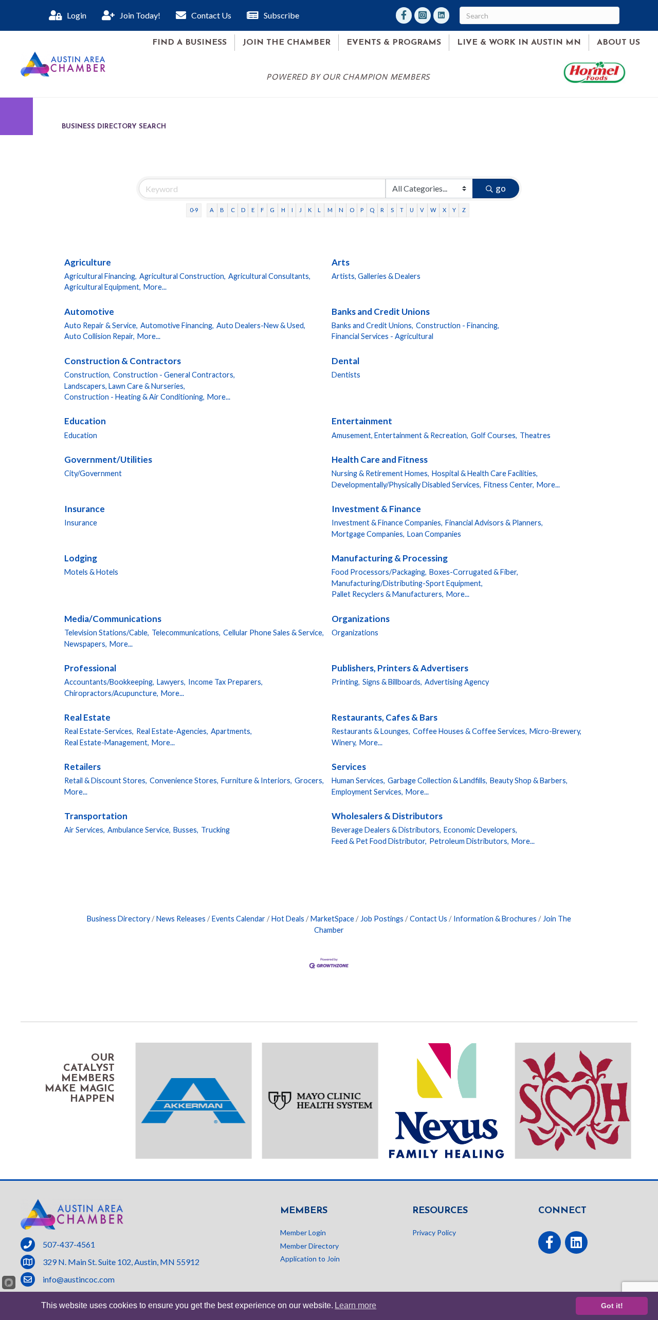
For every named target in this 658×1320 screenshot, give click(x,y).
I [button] (292, 209)
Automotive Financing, (177, 325)
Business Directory (118, 918)
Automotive (89, 311)
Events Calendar (238, 918)
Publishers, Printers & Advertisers (400, 668)
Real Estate (87, 717)
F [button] (262, 209)
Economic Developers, (480, 829)
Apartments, (231, 731)
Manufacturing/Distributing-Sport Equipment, (407, 583)
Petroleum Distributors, (469, 841)
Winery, (344, 742)
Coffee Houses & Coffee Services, (470, 731)
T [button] (402, 209)
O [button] (352, 209)
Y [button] (454, 209)
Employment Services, (367, 791)
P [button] (361, 209)
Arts (341, 262)
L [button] (319, 209)
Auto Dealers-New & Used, (260, 325)
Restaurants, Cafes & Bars (384, 717)
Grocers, (309, 780)
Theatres (535, 435)
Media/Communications (112, 618)
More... (155, 286)
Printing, (346, 681)
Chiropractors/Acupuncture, (111, 693)
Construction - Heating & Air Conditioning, (134, 396)
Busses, (185, 829)
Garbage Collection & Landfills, (437, 780)
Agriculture (87, 262)
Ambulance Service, (139, 829)
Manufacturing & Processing (390, 558)
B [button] (222, 209)
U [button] (412, 209)
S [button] (392, 209)
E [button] (252, 209)
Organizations (361, 618)
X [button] (444, 209)
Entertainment (362, 421)
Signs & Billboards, (392, 681)
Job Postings (382, 918)
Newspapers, (85, 643)
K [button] (310, 209)
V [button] (422, 209)
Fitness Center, (509, 484)
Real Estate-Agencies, (172, 731)
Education (85, 421)
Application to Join (310, 1258)
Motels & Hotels (91, 572)
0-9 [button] (194, 209)
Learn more (355, 1305)
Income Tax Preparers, (225, 681)
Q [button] (372, 209)
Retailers (82, 766)
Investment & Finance (376, 508)
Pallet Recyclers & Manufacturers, (388, 594)
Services (349, 766)
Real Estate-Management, (106, 742)
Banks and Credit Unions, (372, 325)
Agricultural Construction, (182, 276)
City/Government (93, 473)
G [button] (272, 209)
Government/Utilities (108, 459)
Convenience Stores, (184, 780)
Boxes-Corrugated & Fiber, (473, 572)
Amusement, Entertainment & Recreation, (400, 435)
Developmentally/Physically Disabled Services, (406, 484)
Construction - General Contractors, (174, 374)
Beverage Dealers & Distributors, (386, 829)
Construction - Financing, (457, 325)
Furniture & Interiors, (256, 780)
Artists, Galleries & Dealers (376, 276)
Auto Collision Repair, (99, 336)
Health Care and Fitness (380, 459)
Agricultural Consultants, (269, 276)
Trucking (215, 829)
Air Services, (84, 829)
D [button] (243, 209)
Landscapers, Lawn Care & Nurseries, (124, 386)
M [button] (330, 209)
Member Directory (309, 1245)
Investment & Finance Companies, (387, 522)
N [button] (341, 209)
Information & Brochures (495, 918)
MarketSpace (332, 918)
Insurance (84, 508)
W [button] (433, 209)
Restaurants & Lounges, (371, 731)
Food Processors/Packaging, (379, 572)
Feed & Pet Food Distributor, (379, 841)
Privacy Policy (434, 1232)
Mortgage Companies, (368, 534)
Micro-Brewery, (555, 731)
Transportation (95, 815)
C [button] (233, 209)
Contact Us (428, 918)
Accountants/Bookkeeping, (109, 681)
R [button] (382, 209)
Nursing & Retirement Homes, (380, 473)
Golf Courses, (494, 435)
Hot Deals (287, 918)
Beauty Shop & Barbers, (529, 780)
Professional (90, 668)
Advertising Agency (457, 681)
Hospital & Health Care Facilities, (485, 473)
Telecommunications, (186, 632)
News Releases (181, 918)
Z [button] (464, 209)
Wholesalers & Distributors (387, 815)
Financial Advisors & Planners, (494, 522)
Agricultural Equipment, (102, 286)
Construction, (87, 374)
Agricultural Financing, (100, 276)
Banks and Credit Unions (381, 311)
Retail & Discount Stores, (105, 780)
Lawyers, (171, 681)
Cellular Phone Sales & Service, (273, 632)
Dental (345, 360)
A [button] (212, 209)
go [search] (501, 188)
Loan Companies (434, 534)
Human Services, (358, 780)
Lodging (80, 558)
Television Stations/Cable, (106, 632)
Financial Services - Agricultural (382, 336)
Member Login (303, 1232)
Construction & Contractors (122, 360)
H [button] (283, 209)
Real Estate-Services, (99, 731)
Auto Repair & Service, (101, 325)
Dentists (346, 374)
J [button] (300, 209)
